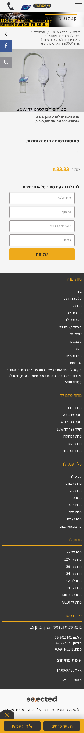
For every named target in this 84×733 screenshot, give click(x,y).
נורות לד (76, 305)
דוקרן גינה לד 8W (70, 422)
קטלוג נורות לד (72, 298)
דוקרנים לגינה (72, 415)
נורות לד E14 (73, 587)
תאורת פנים (74, 355)
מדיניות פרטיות (14, 709)
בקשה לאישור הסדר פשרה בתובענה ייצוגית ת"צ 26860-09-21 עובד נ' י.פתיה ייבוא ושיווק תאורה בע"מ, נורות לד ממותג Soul (44, 375)
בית (79, 291)
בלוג (79, 348)
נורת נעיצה (74, 519)
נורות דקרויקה (72, 436)
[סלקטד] (42, 698)
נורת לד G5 (74, 580)
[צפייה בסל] (26, 6)
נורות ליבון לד (73, 483)
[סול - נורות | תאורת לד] (42, 6)
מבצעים (76, 341)
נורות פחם (75, 407)
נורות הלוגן (75, 443)
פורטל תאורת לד (71, 327)
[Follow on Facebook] (6, 46)
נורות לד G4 (74, 573)
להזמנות (76, 362)
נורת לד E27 (73, 552)
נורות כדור (75, 504)
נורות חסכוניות (72, 450)
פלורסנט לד (73, 319)
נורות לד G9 (74, 566)
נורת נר (77, 497)
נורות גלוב (75, 512)
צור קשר (76, 334)
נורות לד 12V (73, 559)
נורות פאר (75, 490)
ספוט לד (76, 476)
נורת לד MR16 (72, 595)
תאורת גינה (74, 312)
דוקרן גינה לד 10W (69, 429)
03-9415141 (63, 637)
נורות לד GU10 (72, 602)
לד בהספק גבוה (71, 526)
